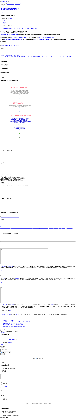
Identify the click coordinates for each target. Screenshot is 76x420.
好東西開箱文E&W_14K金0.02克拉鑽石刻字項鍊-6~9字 (20, 28)
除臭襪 (3, 266)
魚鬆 (1, 282)
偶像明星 (10, 342)
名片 (4, 23)
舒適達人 (9, 314)
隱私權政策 (45, 403)
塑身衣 (1, 270)
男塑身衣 (17, 278)
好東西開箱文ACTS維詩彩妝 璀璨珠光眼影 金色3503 (14, 326)
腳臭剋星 (11, 266)
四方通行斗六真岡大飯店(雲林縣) (10, 320)
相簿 (4, 20)
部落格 (4, 22)
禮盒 (10, 310)
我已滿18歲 (3, 417)
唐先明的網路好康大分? (10, 9)
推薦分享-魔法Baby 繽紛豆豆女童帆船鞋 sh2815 (13, 324)
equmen (8, 278)
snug (1, 244)
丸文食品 (12, 304)
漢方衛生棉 (18, 314)
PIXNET (29, 403)
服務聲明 (49, 403)
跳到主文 (2, 12)
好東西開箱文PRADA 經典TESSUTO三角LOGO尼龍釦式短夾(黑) (16, 321)
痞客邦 (10, 339)
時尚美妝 (10, 18)
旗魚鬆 (52, 304)
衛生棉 (3, 314)
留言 (13, 339)
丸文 (7, 304)
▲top (1, 344)
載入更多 (2, 346)
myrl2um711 (2, 332)
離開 (7, 417)
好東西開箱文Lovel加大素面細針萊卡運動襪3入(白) (13, 323)
